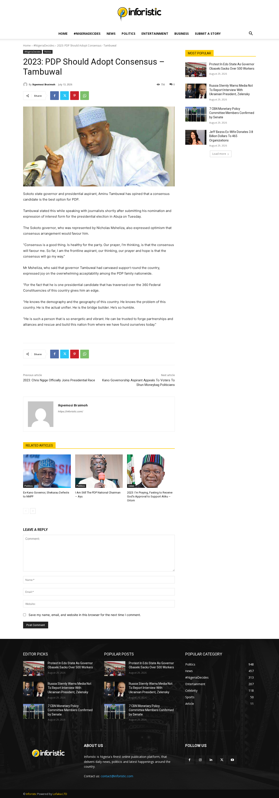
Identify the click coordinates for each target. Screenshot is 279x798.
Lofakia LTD (60, 794)
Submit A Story (208, 33)
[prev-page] (26, 511)
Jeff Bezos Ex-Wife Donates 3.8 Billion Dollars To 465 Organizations (231, 136)
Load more (219, 154)
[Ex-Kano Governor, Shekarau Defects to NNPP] (47, 471)
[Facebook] (54, 95)
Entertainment (154, 33)
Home (63, 33)
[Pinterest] (74, 95)
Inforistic (31, 794)
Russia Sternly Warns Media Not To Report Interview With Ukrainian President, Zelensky (231, 90)
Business (181, 33)
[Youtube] (232, 759)
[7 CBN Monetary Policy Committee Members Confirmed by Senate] (195, 114)
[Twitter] (64, 95)
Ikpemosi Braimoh (43, 84)
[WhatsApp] (84, 95)
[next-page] (33, 511)
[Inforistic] (139, 14)
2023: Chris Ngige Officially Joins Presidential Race (59, 380)
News (111, 33)
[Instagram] (200, 759)
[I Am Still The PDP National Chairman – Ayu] (99, 471)
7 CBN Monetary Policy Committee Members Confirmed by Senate (231, 113)
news (131, 485)
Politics (128, 33)
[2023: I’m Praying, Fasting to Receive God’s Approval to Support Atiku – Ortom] (151, 471)
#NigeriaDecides (87, 33)
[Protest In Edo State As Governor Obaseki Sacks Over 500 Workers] (195, 69)
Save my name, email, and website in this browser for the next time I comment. (85, 615)
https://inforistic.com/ (70, 411)
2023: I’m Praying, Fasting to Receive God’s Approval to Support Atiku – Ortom (149, 496)
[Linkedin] (211, 759)
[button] (250, 34)
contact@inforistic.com (117, 776)
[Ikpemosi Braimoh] (26, 84)
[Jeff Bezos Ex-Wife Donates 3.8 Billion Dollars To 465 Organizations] (195, 137)
